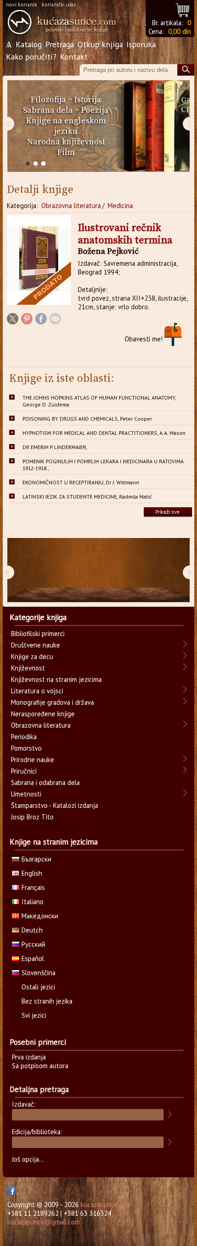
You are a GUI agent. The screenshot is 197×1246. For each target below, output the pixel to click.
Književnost (28, 668)
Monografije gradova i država (52, 702)
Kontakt (74, 56)
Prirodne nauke (32, 759)
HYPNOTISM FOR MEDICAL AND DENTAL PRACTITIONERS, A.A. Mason (104, 432)
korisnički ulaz (59, 4)
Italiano (33, 901)
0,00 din (179, 31)
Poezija (95, 110)
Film (66, 152)
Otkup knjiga (100, 44)
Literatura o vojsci (37, 690)
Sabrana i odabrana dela (45, 782)
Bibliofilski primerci (38, 633)
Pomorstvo (26, 748)
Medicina (120, 205)
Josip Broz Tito (32, 816)
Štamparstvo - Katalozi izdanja (54, 805)
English (32, 873)
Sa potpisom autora (40, 1065)
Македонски (40, 915)
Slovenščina (38, 972)
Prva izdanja (29, 1057)
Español (33, 958)
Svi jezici (34, 1015)
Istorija (87, 99)
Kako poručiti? (31, 56)
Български (36, 859)
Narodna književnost (66, 142)
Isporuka (141, 44)
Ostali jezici (38, 987)
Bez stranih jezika (47, 1001)
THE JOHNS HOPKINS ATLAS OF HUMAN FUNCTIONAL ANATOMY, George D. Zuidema (99, 401)
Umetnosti (26, 794)
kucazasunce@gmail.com (43, 1222)
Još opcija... (28, 1159)
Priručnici (24, 771)
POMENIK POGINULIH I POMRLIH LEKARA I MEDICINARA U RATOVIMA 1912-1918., (103, 465)
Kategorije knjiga (38, 617)
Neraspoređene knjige (43, 713)
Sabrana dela (48, 110)
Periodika (24, 736)
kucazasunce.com (106, 1204)
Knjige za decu (32, 656)
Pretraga (59, 44)
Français (33, 887)
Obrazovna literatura (71, 205)
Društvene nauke (35, 645)
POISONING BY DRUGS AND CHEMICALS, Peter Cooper (87, 418)
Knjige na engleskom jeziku (66, 126)
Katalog (29, 44)
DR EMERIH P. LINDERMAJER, (55, 447)
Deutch (32, 930)
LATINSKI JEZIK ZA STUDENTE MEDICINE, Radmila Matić (87, 496)
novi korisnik (21, 4)
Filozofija (48, 99)
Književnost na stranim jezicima (56, 679)
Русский (33, 944)
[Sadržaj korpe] (183, 9)
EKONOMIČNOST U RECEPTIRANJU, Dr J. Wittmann (80, 482)
